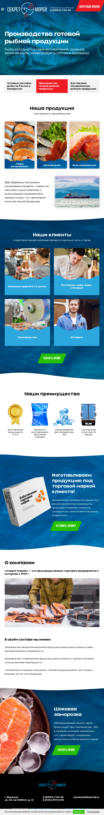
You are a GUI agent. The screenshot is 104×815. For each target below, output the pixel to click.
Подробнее (93, 812)
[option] (52, 43)
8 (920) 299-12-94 (53, 800)
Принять (78, 812)
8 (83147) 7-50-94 (60, 10)
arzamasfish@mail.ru (86, 797)
